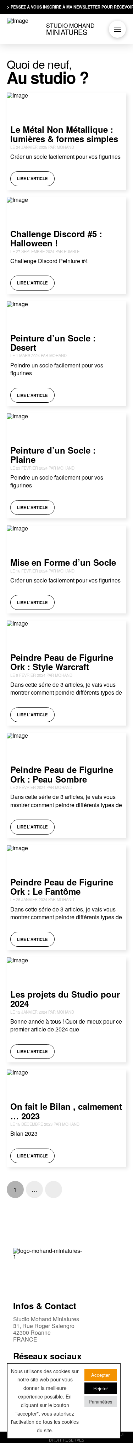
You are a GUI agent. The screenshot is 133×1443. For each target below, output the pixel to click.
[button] (117, 29)
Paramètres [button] (100, 1401)
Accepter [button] (100, 1374)
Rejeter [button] (100, 1388)
